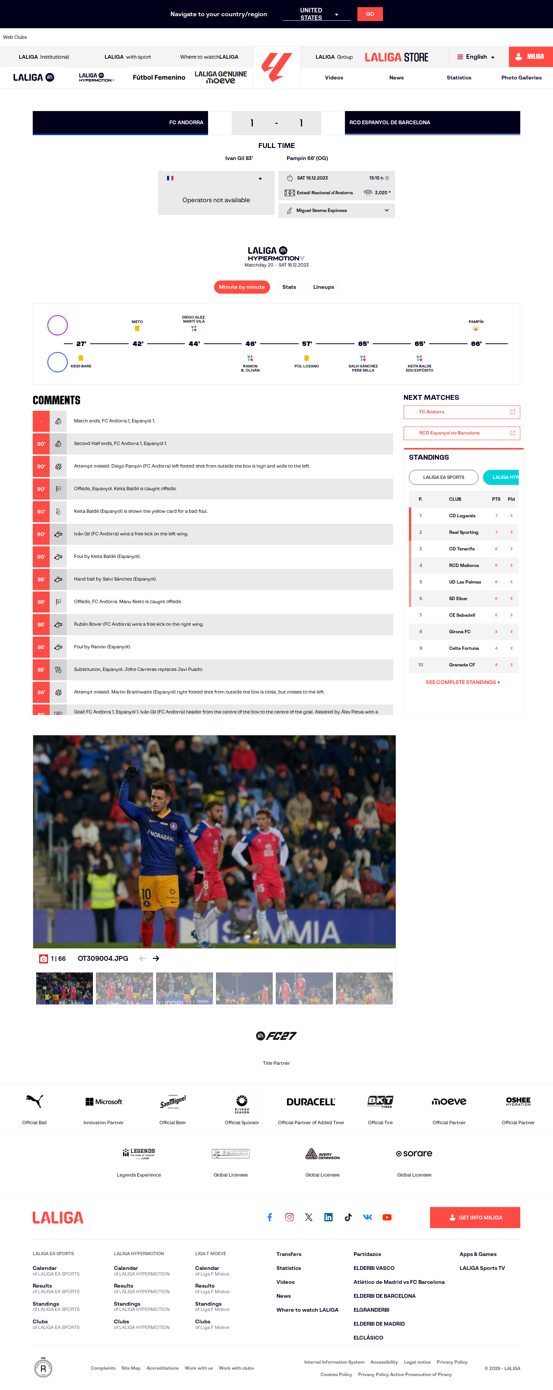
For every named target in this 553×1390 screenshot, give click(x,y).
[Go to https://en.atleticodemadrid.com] (73, 37)
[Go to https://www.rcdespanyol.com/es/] (387, 37)
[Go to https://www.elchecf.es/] (178, 37)
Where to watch (209, 57)
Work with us (199, 1368)
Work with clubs (236, 1368)
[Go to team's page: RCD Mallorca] (436, 565)
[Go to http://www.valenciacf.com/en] (518, 37)
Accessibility (384, 1362)
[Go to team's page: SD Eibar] (436, 598)
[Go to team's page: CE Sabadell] (436, 615)
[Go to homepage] (277, 85)
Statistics (459, 78)
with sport (128, 57)
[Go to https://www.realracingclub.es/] (308, 37)
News (396, 78)
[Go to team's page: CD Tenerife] (436, 549)
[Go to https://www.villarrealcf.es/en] (544, 37)
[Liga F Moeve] (159, 78)
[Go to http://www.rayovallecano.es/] (335, 37)
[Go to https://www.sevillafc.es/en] (492, 37)
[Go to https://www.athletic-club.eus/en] (47, 37)
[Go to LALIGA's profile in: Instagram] (289, 1217)
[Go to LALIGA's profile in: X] (309, 1217)
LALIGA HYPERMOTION (518, 477)
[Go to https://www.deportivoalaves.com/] (152, 37)
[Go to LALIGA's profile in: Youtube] (387, 1217)
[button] (34, 77)
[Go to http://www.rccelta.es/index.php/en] (125, 37)
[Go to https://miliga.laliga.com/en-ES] (531, 57)
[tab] (444, 477)
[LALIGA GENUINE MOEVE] (221, 78)
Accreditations (163, 1368)
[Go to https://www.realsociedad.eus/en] (465, 37)
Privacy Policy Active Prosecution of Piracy (405, 1374)
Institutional (44, 57)
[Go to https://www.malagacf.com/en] (283, 37)
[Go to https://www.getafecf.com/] (230, 37)
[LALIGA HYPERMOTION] (97, 78)
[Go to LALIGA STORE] (396, 57)
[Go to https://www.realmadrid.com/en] (439, 37)
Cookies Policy (336, 1374)
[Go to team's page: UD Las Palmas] (436, 582)
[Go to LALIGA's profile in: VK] (367, 1217)
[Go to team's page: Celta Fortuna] (436, 648)
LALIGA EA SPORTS (443, 477)
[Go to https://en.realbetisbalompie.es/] (413, 37)
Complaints (103, 1368)
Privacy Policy (452, 1362)
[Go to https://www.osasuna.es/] (99, 37)
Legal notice (417, 1362)
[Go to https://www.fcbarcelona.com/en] (204, 37)
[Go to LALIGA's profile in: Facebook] (269, 1217)
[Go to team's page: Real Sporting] (436, 532)
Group (334, 57)
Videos (334, 78)
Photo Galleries (521, 78)
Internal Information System (334, 1362)
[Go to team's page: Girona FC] (436, 631)
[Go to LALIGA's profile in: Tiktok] (348, 1217)
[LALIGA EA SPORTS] (34, 78)
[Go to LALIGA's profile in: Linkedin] (328, 1217)
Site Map (131, 1368)
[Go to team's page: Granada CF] (436, 665)
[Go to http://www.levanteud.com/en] (256, 37)
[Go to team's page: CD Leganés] (436, 515)
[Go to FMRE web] (43, 1368)
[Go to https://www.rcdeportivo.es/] (361, 37)
